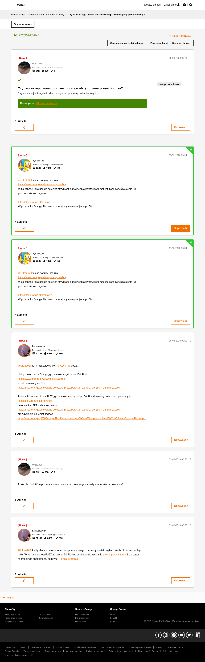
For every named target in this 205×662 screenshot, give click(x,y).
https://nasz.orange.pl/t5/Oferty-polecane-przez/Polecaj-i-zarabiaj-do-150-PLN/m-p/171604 (69, 387)
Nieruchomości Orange (148, 651)
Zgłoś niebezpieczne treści (112, 647)
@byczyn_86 (62, 365)
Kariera (113, 622)
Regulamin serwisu (53, 651)
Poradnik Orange (175, 647)
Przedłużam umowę (13, 618)
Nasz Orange (18, 14)
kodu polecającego (116, 554)
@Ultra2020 (25, 180)
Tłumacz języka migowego (140, 647)
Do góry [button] (10, 597)
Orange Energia (12, 651)
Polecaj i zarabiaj (68, 559)
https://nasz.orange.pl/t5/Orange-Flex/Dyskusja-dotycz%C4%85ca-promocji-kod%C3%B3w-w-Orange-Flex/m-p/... (82, 418)
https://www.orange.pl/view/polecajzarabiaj (42, 184)
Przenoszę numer (12, 614)
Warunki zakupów (74, 651)
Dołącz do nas (152, 4)
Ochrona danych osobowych (121, 651)
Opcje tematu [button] (22, 24)
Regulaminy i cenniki (14, 622)
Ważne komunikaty (32, 651)
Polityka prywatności (95, 651)
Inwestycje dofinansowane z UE (19, 655)
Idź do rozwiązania (181, 36)
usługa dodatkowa (169, 84)
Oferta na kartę (56, 14)
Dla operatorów (82, 614)
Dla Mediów (80, 622)
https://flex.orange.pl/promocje (35, 202)
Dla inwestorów (82, 618)
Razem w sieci (62, 647)
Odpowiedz (181, 127)
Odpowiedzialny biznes (41, 647)
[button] (190, 58)
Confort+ (160, 647)
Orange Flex (10, 647)
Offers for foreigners (171, 651)
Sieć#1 (23, 647)
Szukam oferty (37, 14)
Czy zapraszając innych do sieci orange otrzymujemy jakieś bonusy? (70, 88)
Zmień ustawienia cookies (84, 647)
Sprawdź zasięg (46, 618)
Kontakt (113, 618)
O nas (112, 614)
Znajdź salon (44, 614)
